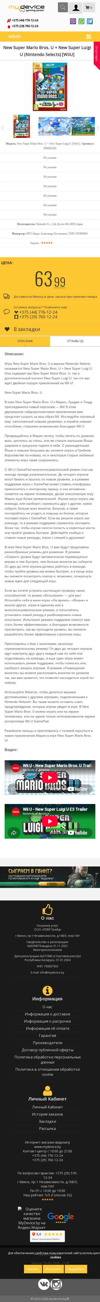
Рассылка (47, 1128)
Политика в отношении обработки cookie (47, 1072)
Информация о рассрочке (47, 1021)
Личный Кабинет (47, 1107)
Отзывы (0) (75, 341)
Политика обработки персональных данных (47, 1060)
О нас (47, 1006)
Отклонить (53, 1269)
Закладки (47, 1121)
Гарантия (47, 1035)
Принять (33, 1269)
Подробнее (76, 1269)
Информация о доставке (47, 1014)
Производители (47, 1042)
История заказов (47, 1114)
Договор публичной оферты (47, 1049)
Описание (25, 341)
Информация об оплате (47, 1028)
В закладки (26, 329)
